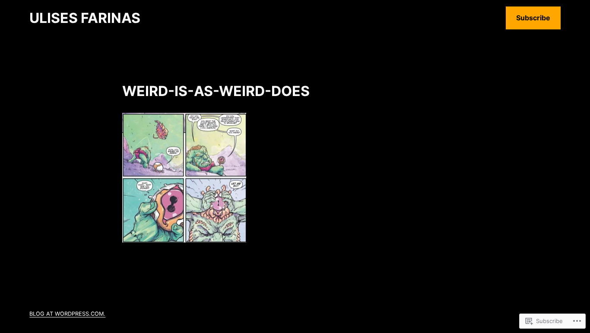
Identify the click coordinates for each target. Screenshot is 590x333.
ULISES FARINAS (84, 18)
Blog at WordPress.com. (67, 314)
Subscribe (533, 17)
